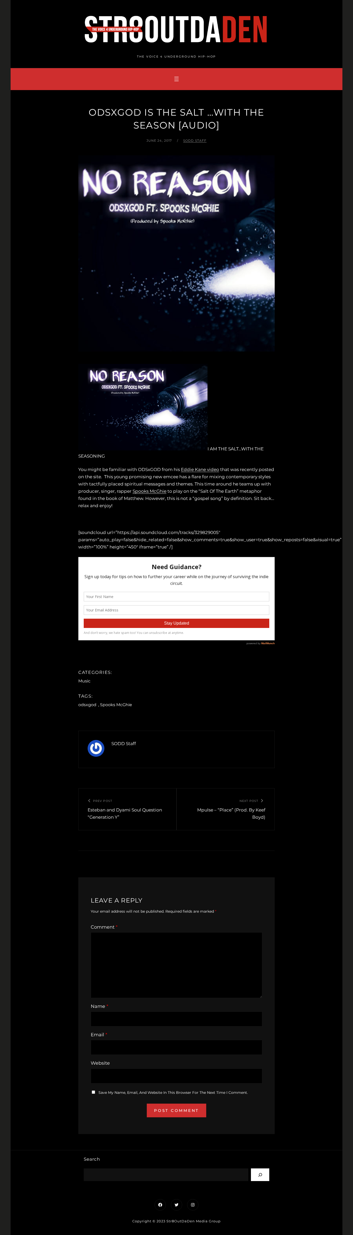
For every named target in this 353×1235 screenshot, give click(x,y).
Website (100, 1063)
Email (99, 1035)
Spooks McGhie (149, 491)
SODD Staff (194, 140)
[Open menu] (176, 79)
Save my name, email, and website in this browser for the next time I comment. (173, 1092)
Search (92, 1159)
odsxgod (87, 704)
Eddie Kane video (200, 469)
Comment (104, 927)
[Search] (260, 1174)
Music (84, 681)
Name (99, 1006)
